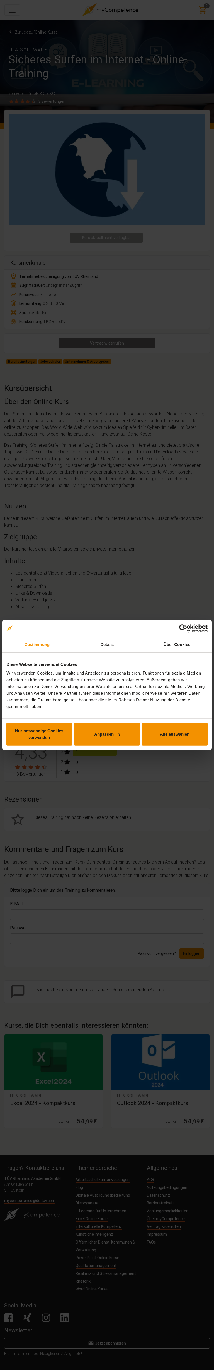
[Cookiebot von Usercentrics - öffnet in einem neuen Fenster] (183, 628)
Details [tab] (107, 644)
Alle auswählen (174, 734)
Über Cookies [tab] (177, 644)
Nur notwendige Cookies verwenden (39, 734)
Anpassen (104, 734)
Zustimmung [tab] (37, 644)
